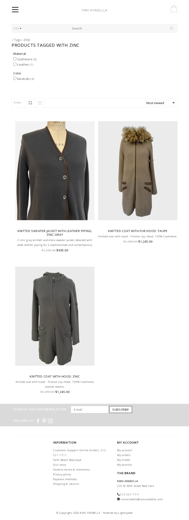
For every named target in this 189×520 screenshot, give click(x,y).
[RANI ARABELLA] (101, 10)
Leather (24, 64)
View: (18, 102)
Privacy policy (62, 474)
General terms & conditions (71, 469)
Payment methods (65, 479)
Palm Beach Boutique (67, 460)
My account (124, 450)
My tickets (123, 460)
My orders (123, 455)
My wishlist (124, 464)
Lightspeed (125, 512)
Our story (59, 464)
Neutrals (25, 79)
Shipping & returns (66, 483)
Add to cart (55, 220)
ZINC (27, 40)
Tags (17, 40)
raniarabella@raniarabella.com (142, 499)
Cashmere (26, 59)
